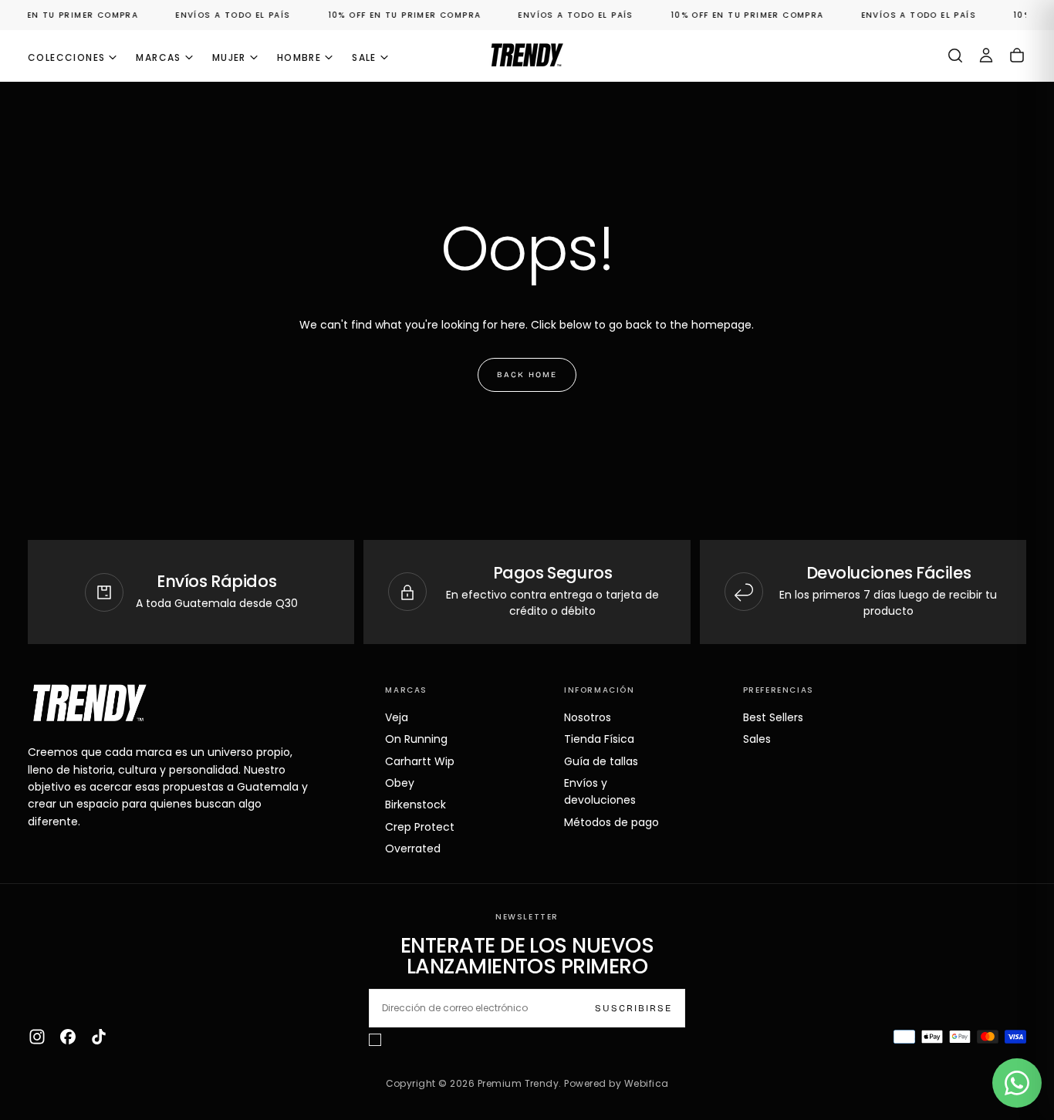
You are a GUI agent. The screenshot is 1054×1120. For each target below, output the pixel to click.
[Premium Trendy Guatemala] (89, 703)
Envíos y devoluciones (600, 791)
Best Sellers (773, 717)
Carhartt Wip (419, 761)
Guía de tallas (601, 761)
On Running (416, 739)
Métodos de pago (611, 822)
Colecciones (66, 57)
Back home (527, 375)
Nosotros (587, 717)
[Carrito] (1017, 55)
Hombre (299, 57)
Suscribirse (633, 1008)
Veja (396, 717)
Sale (364, 57)
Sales (757, 739)
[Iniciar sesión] (986, 55)
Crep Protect (419, 827)
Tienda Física (599, 739)
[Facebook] (68, 1036)
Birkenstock (415, 804)
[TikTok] (99, 1036)
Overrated (413, 848)
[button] (955, 55)
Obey (399, 783)
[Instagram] (37, 1036)
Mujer (229, 57)
